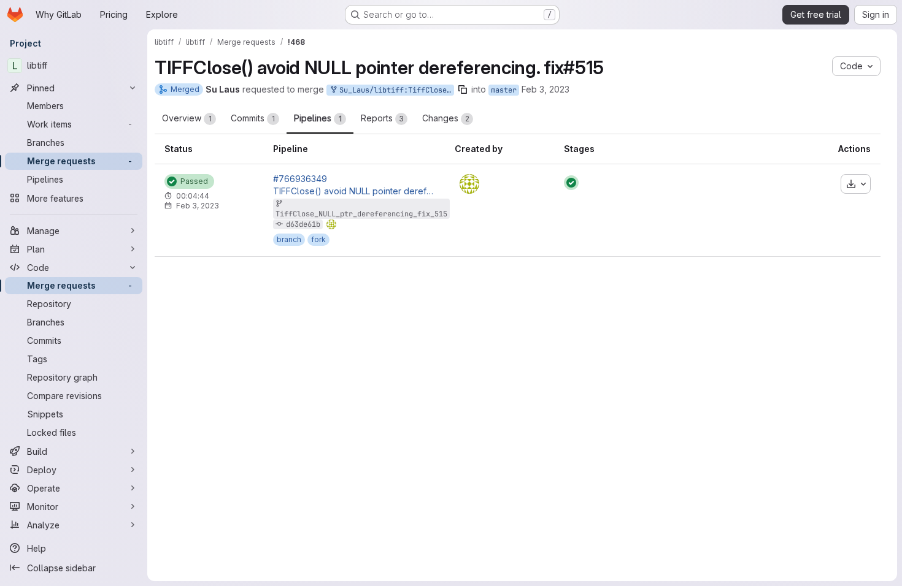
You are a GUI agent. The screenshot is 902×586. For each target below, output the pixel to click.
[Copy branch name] (462, 89)
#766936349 (300, 179)
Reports (382, 118)
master (504, 90)
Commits (253, 118)
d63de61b (303, 224)
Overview (187, 118)
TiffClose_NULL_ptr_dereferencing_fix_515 (361, 214)
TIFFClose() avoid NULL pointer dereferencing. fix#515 (354, 191)
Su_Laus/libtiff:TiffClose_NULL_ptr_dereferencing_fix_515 (394, 90)
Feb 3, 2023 (545, 89)
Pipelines (318, 118)
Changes (445, 118)
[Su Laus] (469, 184)
